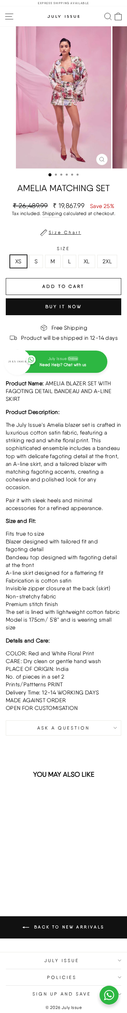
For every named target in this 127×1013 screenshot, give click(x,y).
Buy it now (63, 306)
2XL (107, 261)
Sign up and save (62, 993)
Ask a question (63, 728)
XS (18, 261)
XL (87, 261)
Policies (62, 977)
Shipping (52, 213)
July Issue (61, 960)
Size (63, 248)
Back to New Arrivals (68, 927)
